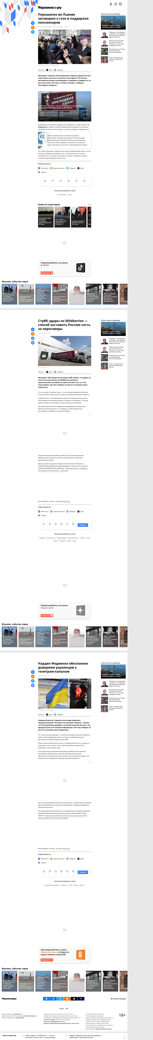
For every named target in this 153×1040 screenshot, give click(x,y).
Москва (69, 540)
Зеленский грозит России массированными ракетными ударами (117, 50)
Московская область (73, 538)
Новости (55, 540)
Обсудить (82, 525)
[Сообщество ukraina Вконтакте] (46, 998)
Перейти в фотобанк (54, 65)
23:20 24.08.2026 (42, 333)
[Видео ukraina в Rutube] (81, 998)
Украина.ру (42, 538)
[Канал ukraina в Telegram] (60, 998)
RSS (67, 1008)
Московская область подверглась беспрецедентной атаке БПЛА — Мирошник (63, 469)
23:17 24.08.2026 (42, 675)
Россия (88, 538)
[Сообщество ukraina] (53, 998)
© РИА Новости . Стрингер (43, 65)
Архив (62, 1008)
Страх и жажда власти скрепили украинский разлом (116, 59)
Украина (82, 538)
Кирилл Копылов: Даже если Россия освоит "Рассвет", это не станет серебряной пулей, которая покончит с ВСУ (116, 43)
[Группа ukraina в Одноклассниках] (67, 998)
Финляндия (62, 540)
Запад (74, 540)
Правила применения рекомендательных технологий (61, 1023)
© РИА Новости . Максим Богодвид (45, 710)
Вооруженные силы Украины (52, 885)
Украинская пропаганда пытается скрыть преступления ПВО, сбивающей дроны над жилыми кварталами (62, 817)
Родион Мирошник (61, 538)
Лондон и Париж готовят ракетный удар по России (111, 26)
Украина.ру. (66, 501)
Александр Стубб (51, 538)
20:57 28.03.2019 (42, 26)
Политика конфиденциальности (54, 1021)
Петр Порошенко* (61, 194)
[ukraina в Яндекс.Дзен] (74, 998)
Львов (70, 194)
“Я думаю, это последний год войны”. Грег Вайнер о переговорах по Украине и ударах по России (117, 35)
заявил (49, 145)
